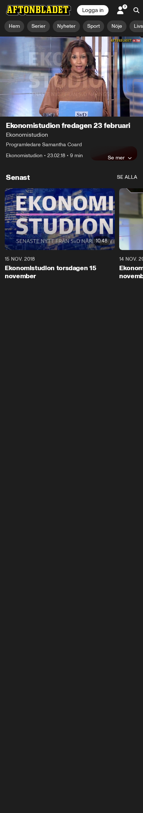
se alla (127, 177)
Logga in (92, 10)
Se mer (116, 157)
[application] (71, 77)
